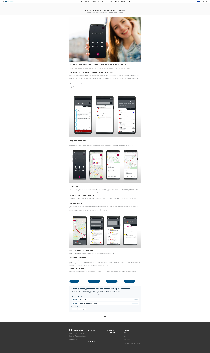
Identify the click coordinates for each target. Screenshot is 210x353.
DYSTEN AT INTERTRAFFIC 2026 (129, 334)
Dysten (90, 12)
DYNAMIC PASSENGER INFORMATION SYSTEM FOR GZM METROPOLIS (81, 278)
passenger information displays (97, 12)
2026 (125, 332)
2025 (125, 336)
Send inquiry (108, 335)
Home (88, 12)
